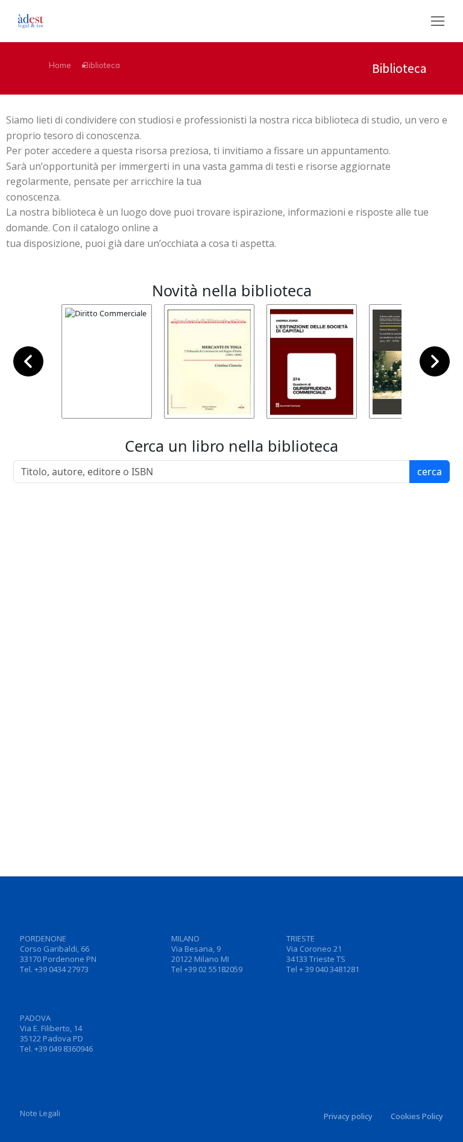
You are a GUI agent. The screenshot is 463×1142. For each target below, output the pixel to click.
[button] (437, 21)
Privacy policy (348, 1116)
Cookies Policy (417, 1116)
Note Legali (40, 1113)
